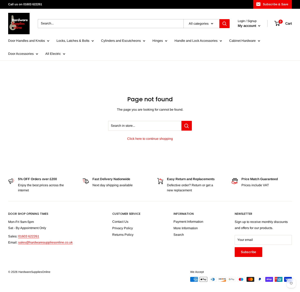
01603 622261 (28, 236)
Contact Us (120, 221)
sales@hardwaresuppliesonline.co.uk (45, 242)
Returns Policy (122, 234)
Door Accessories (21, 53)
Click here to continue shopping (150, 138)
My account (247, 26)
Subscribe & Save (275, 4)
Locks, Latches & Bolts (73, 40)
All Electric (53, 53)
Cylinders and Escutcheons (121, 40)
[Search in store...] (186, 126)
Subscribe (248, 252)
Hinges (157, 40)
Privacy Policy (122, 228)
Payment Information (188, 221)
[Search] (224, 23)
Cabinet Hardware (242, 40)
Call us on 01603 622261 (25, 4)
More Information (185, 228)
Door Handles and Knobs (26, 40)
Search (178, 234)
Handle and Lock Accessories (196, 40)
